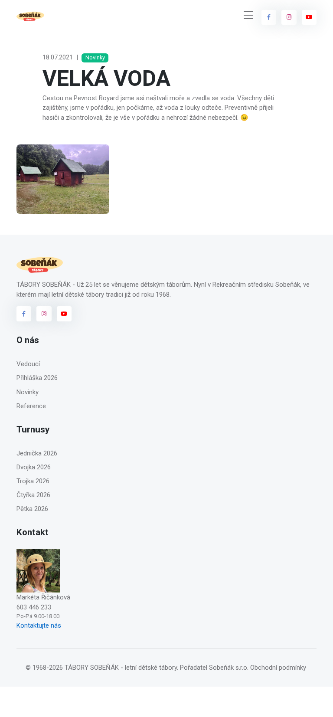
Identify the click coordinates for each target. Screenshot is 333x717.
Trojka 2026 (32, 481)
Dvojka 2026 (33, 467)
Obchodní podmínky (278, 667)
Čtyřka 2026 (33, 495)
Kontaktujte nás (38, 625)
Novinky (27, 392)
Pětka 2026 (32, 509)
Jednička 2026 (36, 453)
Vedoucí (28, 364)
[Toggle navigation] (248, 15)
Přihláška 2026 (37, 378)
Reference (31, 406)
